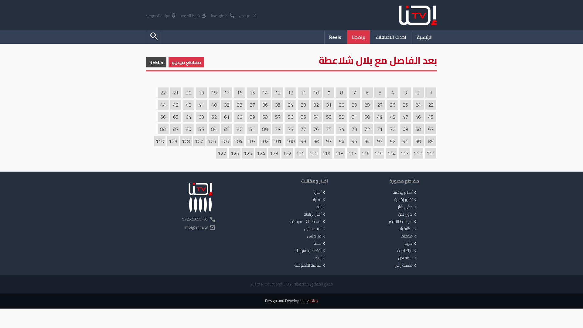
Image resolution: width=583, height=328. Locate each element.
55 (303, 116)
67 (431, 129)
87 (176, 129)
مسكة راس (406, 265)
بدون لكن (408, 214)
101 (277, 141)
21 (176, 92)
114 (391, 153)
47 (405, 116)
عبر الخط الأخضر (403, 221)
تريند (320, 258)
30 (341, 104)
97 (329, 141)
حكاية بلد (408, 229)
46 (418, 116)
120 (313, 153)
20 (188, 92)
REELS (156, 62)
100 (290, 141)
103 (251, 141)
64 (188, 116)
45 (431, 116)
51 (354, 116)
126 (235, 153)
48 (392, 116)
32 (316, 104)
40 (214, 104)
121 (300, 153)
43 (176, 104)
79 (278, 129)
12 (290, 92)
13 (278, 92)
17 (227, 92)
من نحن (248, 16)
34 (290, 104)
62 (214, 116)
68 (418, 129)
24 (418, 104)
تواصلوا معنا (223, 16)
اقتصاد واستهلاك (310, 251)
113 (405, 153)
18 (214, 92)
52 (341, 116)
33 (303, 104)
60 (239, 116)
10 (316, 92)
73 (354, 129)
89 (431, 141)
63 (201, 116)
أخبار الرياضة (315, 214)
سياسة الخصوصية (161, 16)
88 (163, 129)
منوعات (409, 236)
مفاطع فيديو (186, 62)
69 (405, 129)
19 (201, 92)
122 (287, 153)
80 (265, 129)
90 (418, 141)
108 (186, 141)
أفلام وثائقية (405, 192)
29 (354, 104)
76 (316, 129)
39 (227, 104)
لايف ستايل (315, 229)
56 (290, 116)
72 (367, 129)
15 (252, 92)
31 (329, 104)
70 (392, 129)
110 (160, 141)
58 (265, 116)
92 (392, 141)
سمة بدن (408, 258)
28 (367, 104)
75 (329, 129)
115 (378, 153)
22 (163, 92)
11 (303, 92)
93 (380, 141)
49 (380, 116)
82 (239, 129)
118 (339, 153)
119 (326, 153)
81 (252, 129)
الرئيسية (425, 37)
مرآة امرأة (407, 251)
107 (199, 141)
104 (238, 141)
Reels (335, 37)
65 (176, 116)
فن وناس (316, 236)
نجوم (411, 243)
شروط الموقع (194, 16)
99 (303, 141)
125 (248, 153)
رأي (321, 207)
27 (380, 104)
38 (239, 104)
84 (214, 129)
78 (290, 129)
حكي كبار (408, 207)
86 (188, 129)
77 (303, 129)
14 (265, 92)
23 (431, 104)
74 (341, 129)
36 (265, 104)
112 (418, 153)
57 (278, 116)
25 (405, 104)
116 (365, 153)
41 (201, 104)
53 (329, 116)
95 (354, 141)
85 (201, 129)
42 (188, 104)
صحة (320, 243)
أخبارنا (319, 192)
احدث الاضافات (391, 37)
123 (274, 153)
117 (352, 153)
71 (380, 129)
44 (163, 104)
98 (316, 141)
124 (261, 153)
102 (264, 141)
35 (278, 104)
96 (341, 141)
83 (227, 129)
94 (367, 141)
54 (316, 116)
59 (252, 116)
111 (431, 153)
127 (222, 153)
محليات (318, 199)
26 (392, 104)
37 (252, 104)
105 (225, 141)
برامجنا (358, 37)
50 (367, 116)
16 (239, 92)
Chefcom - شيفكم (308, 221)
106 (212, 141)
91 (405, 141)
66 (163, 116)
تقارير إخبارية (406, 199)
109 (173, 141)
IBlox (313, 301)
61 (227, 116)
